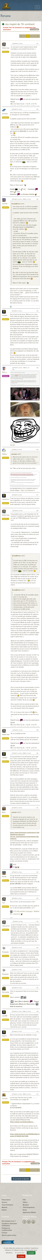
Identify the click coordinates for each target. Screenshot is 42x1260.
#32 (37, 872)
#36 (37, 969)
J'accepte (31, 1253)
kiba (3, 903)
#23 (37, 199)
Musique (26, 1205)
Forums (5, 27)
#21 (37, 43)
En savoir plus (20, 1253)
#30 (37, 753)
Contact (4, 1233)
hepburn (4, 1098)
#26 (37, 449)
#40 (37, 1094)
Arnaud (4, 454)
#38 (37, 1011)
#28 (37, 510)
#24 (37, 311)
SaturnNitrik (15, 204)
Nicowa (4, 876)
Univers (4, 1202)
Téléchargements (29, 1207)
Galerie (4, 1210)
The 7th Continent (15, 27)
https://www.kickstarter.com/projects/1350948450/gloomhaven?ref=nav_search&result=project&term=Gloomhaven (24, 835)
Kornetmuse (5, 48)
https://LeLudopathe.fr (28, 490)
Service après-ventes (9, 1235)
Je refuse (21, 1256)
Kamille (4, 372)
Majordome (5, 952)
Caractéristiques (7, 1205)
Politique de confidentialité (7, 1229)
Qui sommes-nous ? (9, 1221)
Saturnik (5, 114)
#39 (37, 1031)
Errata (25, 1210)
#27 (37, 495)
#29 (37, 730)
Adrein (4, 1036)
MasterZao (5, 992)
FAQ (24, 1200)
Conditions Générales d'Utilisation (9, 1224)
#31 (37, 807)
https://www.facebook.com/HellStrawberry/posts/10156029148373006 (25, 1135)
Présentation (6, 1200)
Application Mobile (29, 1212)
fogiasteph (5, 499)
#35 (37, 947)
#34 (37, 921)
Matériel (4, 1207)
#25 (37, 367)
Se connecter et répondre (21, 1179)
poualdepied (6, 926)
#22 (37, 109)
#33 (37, 898)
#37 (37, 987)
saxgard (4, 315)
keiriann (4, 204)
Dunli (4, 812)
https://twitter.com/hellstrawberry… (22, 1122)
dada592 (4, 1016)
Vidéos (25, 1202)
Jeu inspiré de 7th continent (19, 24)
